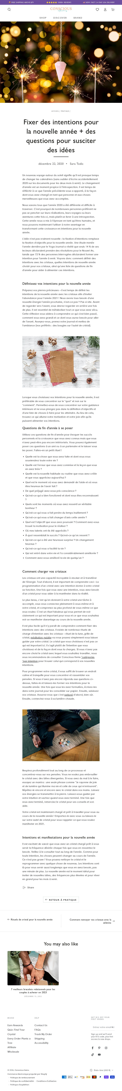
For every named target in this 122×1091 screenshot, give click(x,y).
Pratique (65, 111)
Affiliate (12, 1047)
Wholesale (13, 1051)
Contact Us (41, 1025)
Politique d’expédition (19, 1085)
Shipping (39, 1038)
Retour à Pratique (63, 899)
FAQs (38, 1029)
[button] (9, 9)
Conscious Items (22, 1070)
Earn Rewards (15, 1025)
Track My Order (43, 1034)
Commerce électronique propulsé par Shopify (27, 1074)
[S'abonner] (113, 1027)
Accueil (55, 111)
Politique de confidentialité (22, 1081)
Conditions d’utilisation (46, 1081)
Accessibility (41, 1042)
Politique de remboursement (22, 1078)
